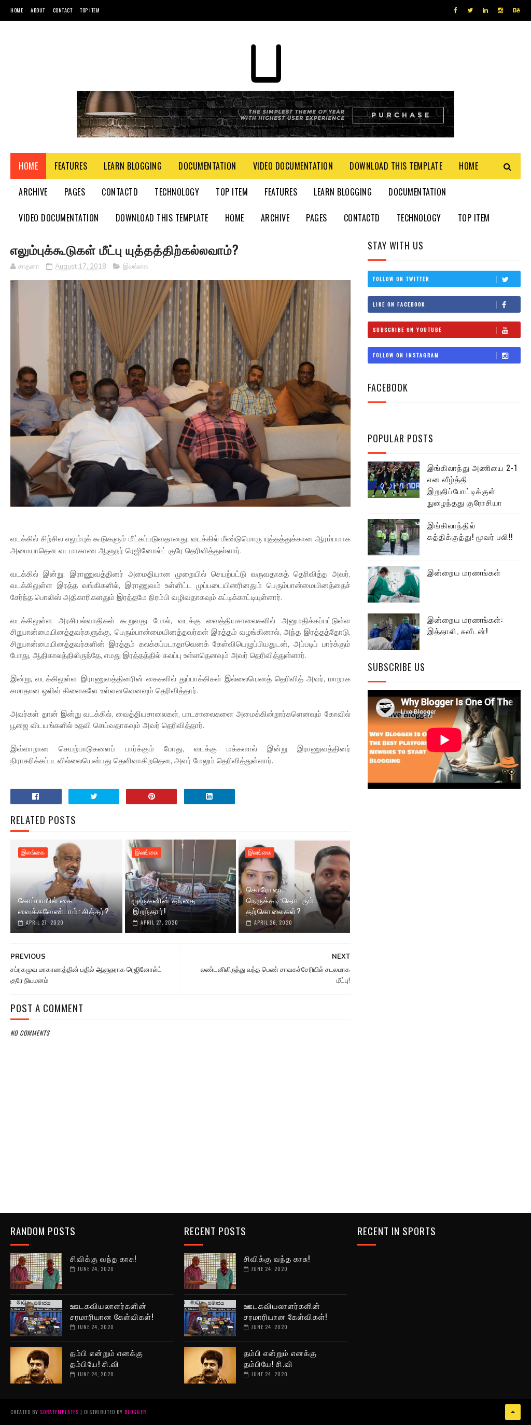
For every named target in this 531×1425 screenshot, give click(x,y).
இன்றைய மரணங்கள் (464, 572)
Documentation (207, 166)
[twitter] (470, 10)
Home (16, 10)
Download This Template (396, 166)
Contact (63, 10)
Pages (75, 192)
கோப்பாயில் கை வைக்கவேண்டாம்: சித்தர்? (63, 905)
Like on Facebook (399, 304)
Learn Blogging (133, 166)
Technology (177, 192)
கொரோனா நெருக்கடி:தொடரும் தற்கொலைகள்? (280, 899)
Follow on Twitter (401, 279)
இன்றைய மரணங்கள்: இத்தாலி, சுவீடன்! (465, 625)
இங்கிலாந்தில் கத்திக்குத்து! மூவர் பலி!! (470, 530)
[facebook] (455, 10)
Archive (33, 192)
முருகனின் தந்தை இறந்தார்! (164, 905)
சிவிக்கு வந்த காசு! (103, 1258)
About (38, 10)
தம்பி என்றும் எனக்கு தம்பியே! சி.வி (106, 1358)
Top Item (90, 10)
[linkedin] (485, 10)
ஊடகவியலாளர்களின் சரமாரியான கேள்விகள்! (111, 1311)
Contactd (120, 192)
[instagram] (500, 10)
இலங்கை (135, 266)
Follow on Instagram (406, 355)
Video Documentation (293, 166)
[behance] (516, 10)
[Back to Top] (513, 1412)
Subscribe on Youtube (407, 329)
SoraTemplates (59, 1412)
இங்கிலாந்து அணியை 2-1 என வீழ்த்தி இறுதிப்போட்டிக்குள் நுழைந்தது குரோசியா (472, 485)
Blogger (135, 1412)
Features (70, 166)
